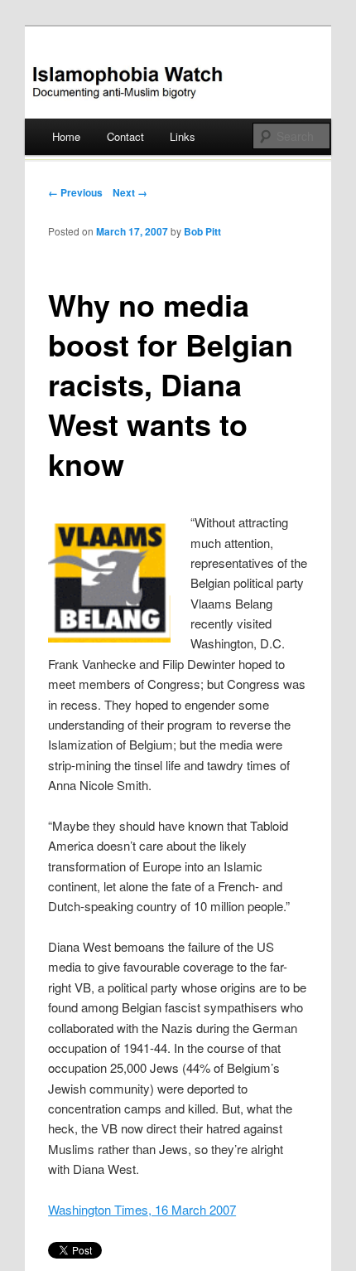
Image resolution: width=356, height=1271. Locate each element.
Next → (130, 192)
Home (66, 136)
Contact (125, 136)
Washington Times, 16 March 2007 (142, 1209)
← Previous (75, 192)
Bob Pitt (202, 231)
